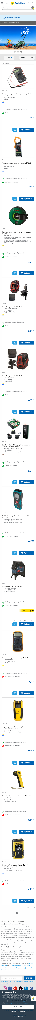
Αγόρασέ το (28, 129)
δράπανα (11, 968)
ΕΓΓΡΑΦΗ (29, 978)
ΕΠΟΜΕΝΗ (29, 907)
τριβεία (26, 968)
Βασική (23, 57)
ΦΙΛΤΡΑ (9, 57)
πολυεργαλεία (19, 968)
